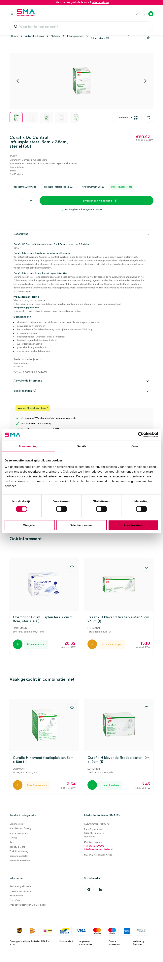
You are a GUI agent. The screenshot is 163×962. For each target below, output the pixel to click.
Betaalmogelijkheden (21, 886)
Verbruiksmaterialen (20, 860)
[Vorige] (17, 81)
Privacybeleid (66, 941)
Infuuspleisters (75, 36)
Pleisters (55, 36)
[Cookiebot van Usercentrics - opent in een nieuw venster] (141, 435)
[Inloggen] (137, 13)
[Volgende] (145, 81)
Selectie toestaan (81, 525)
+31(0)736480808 (94, 846)
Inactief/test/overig (20, 828)
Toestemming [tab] (28, 446)
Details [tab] (81, 446)
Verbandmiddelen (34, 36)
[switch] (61, 509)
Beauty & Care (17, 847)
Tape (12, 842)
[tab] (81, 310)
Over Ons (15, 900)
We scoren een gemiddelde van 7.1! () (83, 2)
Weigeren (29, 525)
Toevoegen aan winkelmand (96, 201)
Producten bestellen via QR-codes (28, 905)
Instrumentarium (19, 833)
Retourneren (16, 895)
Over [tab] (134, 446)
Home (14, 36)
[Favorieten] (144, 13)
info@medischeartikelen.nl (98, 849)
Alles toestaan (133, 525)
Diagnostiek (16, 824)
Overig (13, 837)
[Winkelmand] (150, 13)
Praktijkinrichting (19, 851)
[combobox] (81, 26)
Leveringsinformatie (20, 891)
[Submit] (16, 26)
